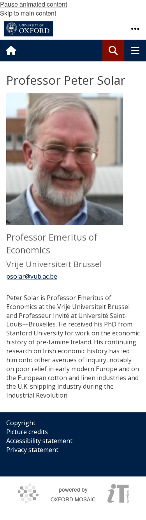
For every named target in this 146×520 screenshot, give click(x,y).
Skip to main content (28, 13)
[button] (135, 29)
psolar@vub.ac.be (31, 276)
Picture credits (27, 432)
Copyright (20, 423)
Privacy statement (32, 449)
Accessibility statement (39, 440)
